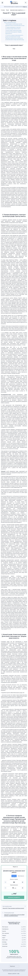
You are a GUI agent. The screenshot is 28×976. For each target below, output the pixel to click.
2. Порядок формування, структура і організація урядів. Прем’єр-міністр (13, 28)
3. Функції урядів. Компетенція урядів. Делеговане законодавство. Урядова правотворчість (13, 32)
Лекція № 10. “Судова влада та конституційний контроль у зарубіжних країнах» (14, 915)
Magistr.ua (25, 6)
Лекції (7, 10)
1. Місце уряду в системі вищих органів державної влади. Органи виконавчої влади (14, 24)
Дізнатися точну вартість (14, 897)
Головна (3, 10)
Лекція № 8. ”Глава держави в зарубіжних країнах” (13, 908)
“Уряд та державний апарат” (10, 22)
